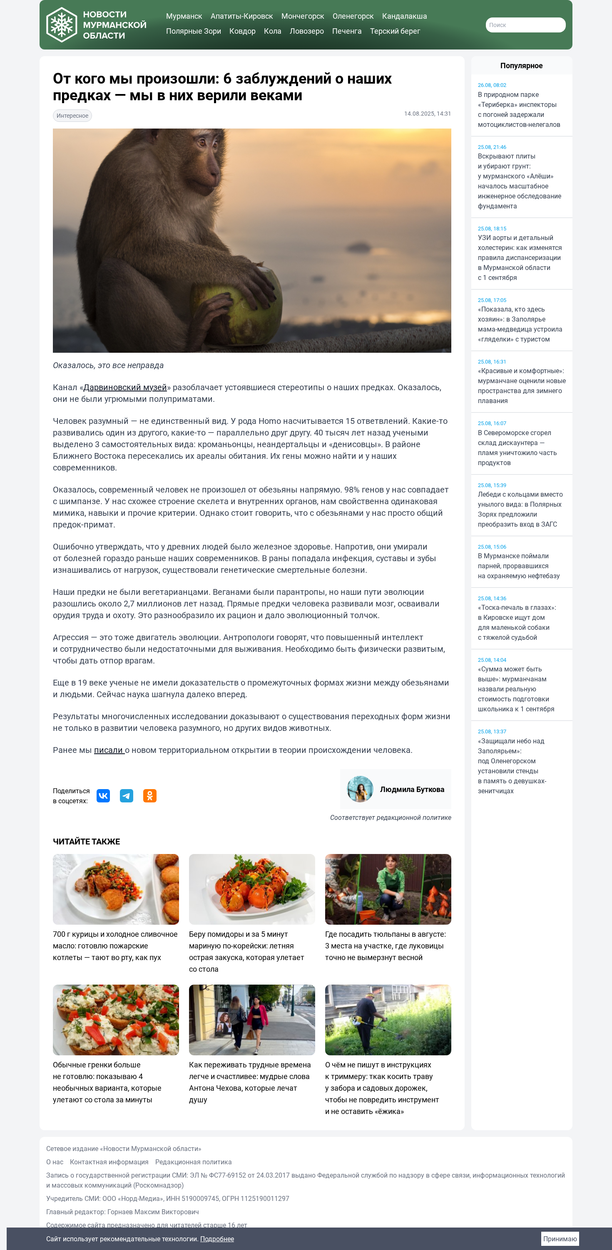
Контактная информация (109, 1161)
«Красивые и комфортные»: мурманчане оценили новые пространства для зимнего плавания (522, 385)
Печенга (347, 31)
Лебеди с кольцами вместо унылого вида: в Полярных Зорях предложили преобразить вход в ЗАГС (520, 509)
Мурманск (184, 16)
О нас (54, 1161)
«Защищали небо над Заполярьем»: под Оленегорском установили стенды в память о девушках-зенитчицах (512, 765)
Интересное (72, 115)
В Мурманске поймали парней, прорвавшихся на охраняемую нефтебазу (519, 565)
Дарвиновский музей (125, 387)
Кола (272, 31)
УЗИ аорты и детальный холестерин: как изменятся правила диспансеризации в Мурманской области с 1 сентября (520, 257)
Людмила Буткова (412, 789)
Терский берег (395, 31)
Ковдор (242, 31)
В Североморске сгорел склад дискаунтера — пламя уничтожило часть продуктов (517, 447)
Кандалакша (404, 16)
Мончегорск (302, 16)
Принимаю (560, 1238)
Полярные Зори (193, 31)
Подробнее (217, 1238)
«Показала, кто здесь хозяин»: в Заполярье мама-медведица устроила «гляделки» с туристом (520, 324)
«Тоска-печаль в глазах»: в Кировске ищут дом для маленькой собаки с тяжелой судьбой (517, 622)
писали (109, 749)
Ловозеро (307, 31)
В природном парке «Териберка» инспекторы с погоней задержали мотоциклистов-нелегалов (519, 109)
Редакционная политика (193, 1161)
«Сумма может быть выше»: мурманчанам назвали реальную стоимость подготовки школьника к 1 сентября (516, 688)
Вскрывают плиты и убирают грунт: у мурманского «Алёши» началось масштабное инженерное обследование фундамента (519, 180)
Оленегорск (353, 16)
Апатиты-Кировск (242, 16)
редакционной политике (414, 817)
